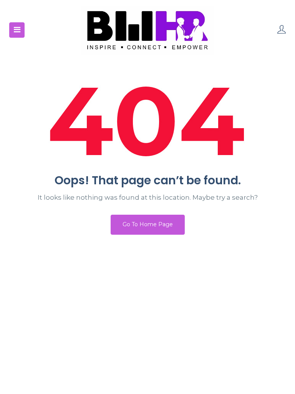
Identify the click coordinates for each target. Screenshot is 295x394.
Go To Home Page (148, 224)
